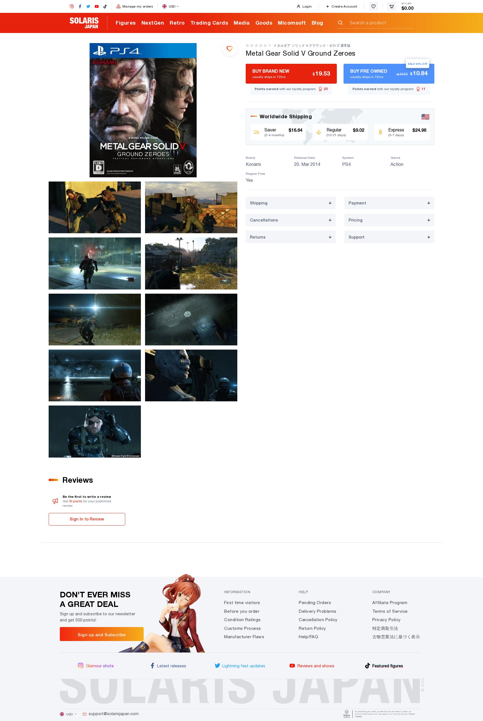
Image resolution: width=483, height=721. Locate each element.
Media (242, 23)
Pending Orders (315, 602)
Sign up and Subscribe (102, 634)
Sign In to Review (87, 519)
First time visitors (242, 602)
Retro (177, 23)
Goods (264, 23)
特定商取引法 (385, 628)
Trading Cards (209, 23)
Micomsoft (292, 23)
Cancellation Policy (318, 619)
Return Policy (312, 628)
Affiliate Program (390, 602)
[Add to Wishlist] (229, 48)
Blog (317, 23)
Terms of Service (390, 611)
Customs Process (242, 628)
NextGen (152, 23)
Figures (126, 23)
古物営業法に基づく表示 (396, 636)
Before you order (241, 611)
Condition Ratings (242, 619)
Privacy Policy (386, 619)
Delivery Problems (318, 611)
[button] (256, 45)
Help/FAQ (308, 636)
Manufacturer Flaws (244, 636)
